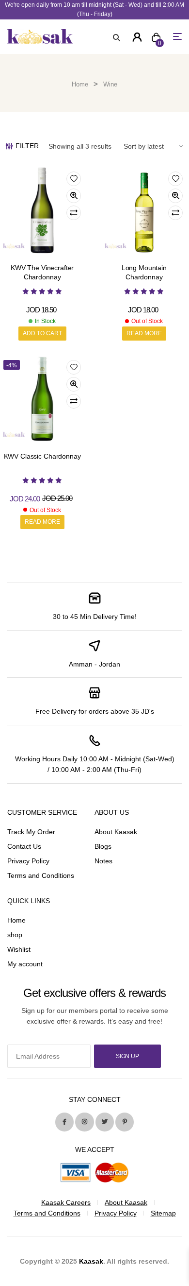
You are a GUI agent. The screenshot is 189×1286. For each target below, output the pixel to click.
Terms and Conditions (40, 875)
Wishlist (19, 949)
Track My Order (31, 832)
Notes (103, 861)
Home (80, 84)
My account (25, 964)
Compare (73, 213)
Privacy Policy (28, 861)
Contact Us (24, 846)
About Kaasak (115, 832)
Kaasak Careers (66, 1202)
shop (14, 935)
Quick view (73, 196)
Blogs (102, 846)
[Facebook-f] (64, 1122)
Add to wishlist (73, 178)
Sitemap (163, 1213)
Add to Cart (42, 333)
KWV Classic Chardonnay (42, 456)
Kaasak (91, 1261)
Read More (144, 333)
